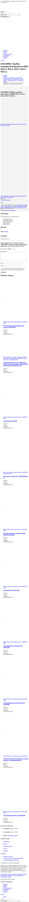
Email (2, 265)
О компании (6, 55)
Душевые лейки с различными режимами (13, 858)
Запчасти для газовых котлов (19, 207)
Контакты (5, 56)
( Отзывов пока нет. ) (6, 199)
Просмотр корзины (10, 210)
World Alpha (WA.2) (9, 206)
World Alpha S (8, 207)
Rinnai (4, 321)
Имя (2, 263)
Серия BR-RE (19, 358)
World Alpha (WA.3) (19, 206)
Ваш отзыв (4, 251)
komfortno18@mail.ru (13, 835)
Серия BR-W (24, 472)
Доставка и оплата (7, 54)
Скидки (2, 60)
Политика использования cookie (8, 874)
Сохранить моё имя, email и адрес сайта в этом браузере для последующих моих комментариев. (13, 269)
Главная (5, 50)
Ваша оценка (4, 248)
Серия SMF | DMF (13, 359)
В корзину (3, 210)
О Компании (6, 841)
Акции (5, 58)
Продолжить (9, 881)
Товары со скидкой (8, 856)
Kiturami (19, 205)
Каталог (5, 51)
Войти (4, 896)
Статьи (5, 848)
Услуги (5, 52)
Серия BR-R (13, 358)
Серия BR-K (6, 358)
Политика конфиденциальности (11, 860)
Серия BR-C (24, 357)
